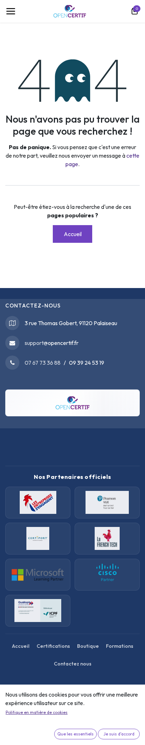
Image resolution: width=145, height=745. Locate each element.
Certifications (53, 646)
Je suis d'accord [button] (118, 734)
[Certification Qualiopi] (37, 611)
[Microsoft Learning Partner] (107, 575)
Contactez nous (73, 664)
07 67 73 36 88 (43, 362)
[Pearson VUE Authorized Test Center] (107, 502)
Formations (119, 646)
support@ (36, 342)
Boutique (88, 646)
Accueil (73, 233)
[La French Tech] (107, 539)
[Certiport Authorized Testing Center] (37, 539)
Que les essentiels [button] (75, 734)
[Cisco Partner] (37, 575)
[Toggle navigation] (10, 11)
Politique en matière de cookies (37, 712)
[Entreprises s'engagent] (37, 502)
